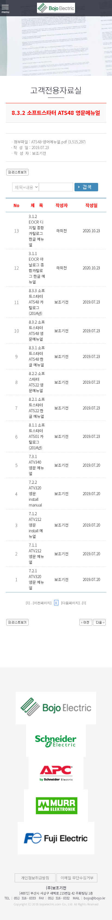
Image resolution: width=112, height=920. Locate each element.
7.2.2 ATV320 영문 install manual (35, 493)
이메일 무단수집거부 (77, 877)
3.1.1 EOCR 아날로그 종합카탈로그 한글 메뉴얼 (37, 268)
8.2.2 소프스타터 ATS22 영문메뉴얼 (37, 382)
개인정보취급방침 (35, 877)
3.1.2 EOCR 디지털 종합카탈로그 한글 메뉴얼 (36, 230)
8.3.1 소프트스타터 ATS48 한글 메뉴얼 (37, 356)
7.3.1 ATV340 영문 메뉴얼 (36, 465)
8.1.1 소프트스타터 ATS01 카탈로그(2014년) (37, 436)
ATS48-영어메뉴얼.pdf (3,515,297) (58, 141)
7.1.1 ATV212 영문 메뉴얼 (36, 553)
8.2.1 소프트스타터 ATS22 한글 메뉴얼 (37, 407)
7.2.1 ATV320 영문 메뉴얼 (36, 579)
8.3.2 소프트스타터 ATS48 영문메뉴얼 (37, 330)
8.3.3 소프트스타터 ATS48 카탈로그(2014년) (37, 302)
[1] (28, 603)
